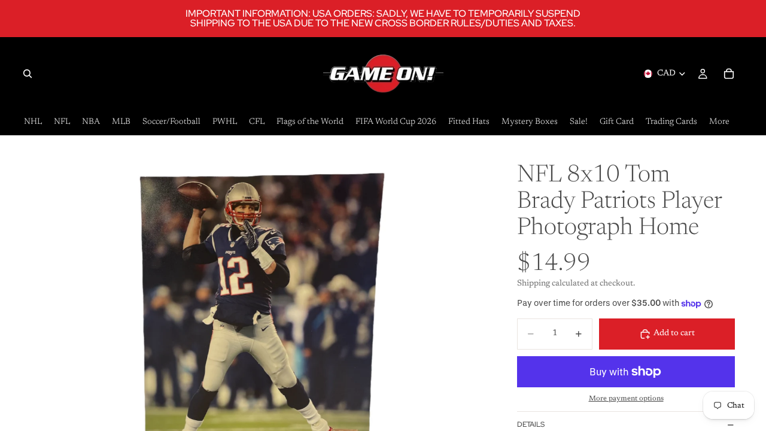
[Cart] (729, 73)
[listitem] (719, 122)
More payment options (626, 398)
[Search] (27, 73)
